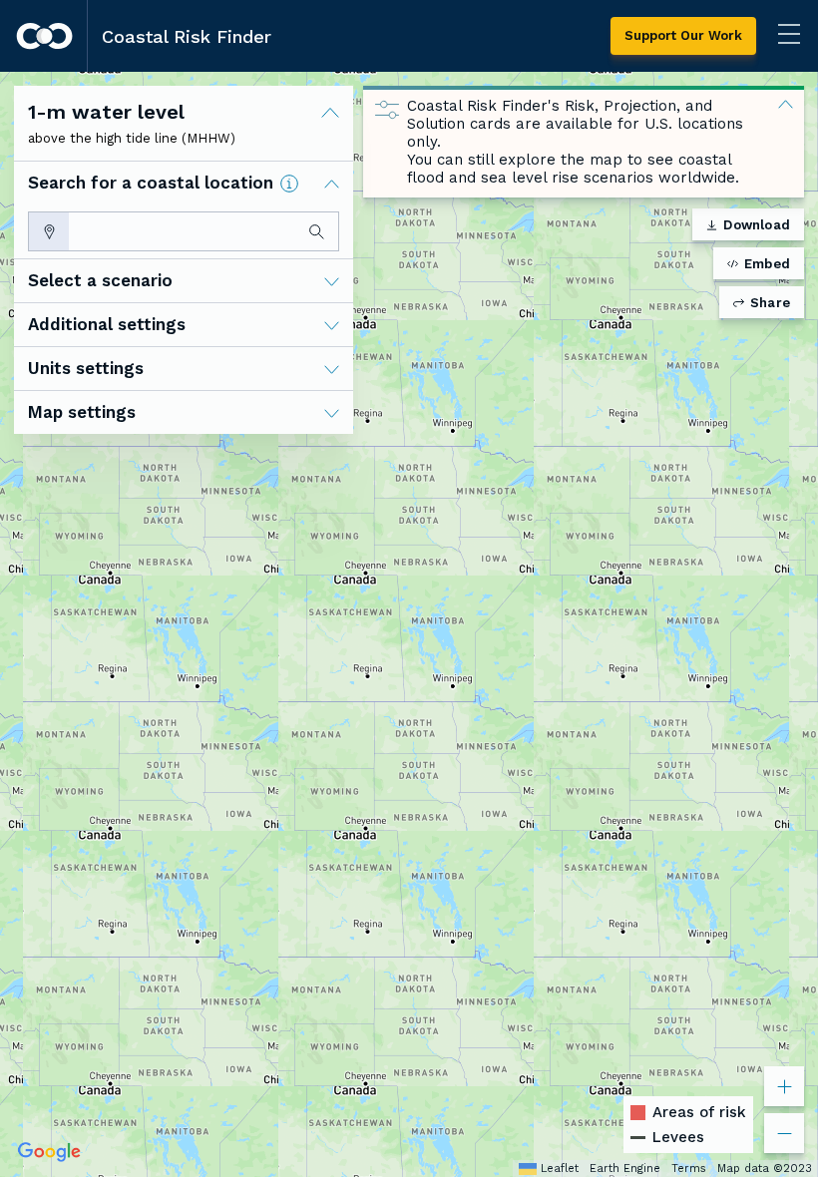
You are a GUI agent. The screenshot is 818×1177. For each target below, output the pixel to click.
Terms (688, 1168)
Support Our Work (683, 35)
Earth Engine (625, 1168)
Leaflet (560, 1168)
